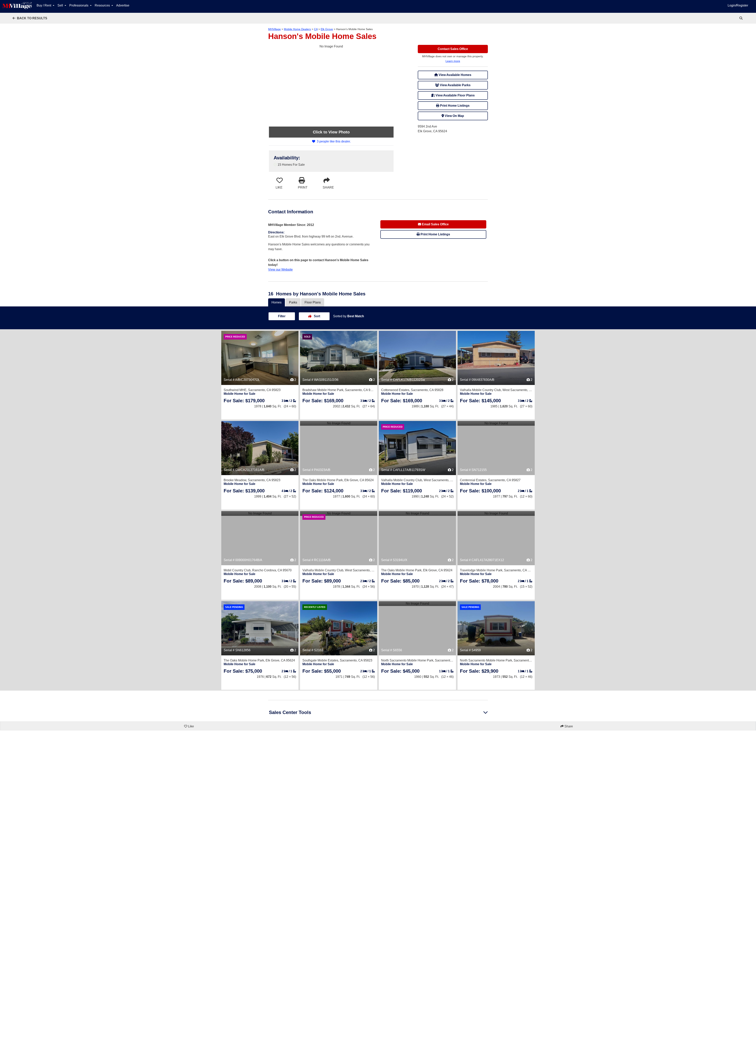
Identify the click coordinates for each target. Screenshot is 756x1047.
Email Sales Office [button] (435, 224)
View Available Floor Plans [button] (455, 95)
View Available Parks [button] (455, 85)
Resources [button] (103, 5)
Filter (281, 316)
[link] (741, 18)
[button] (29, 18)
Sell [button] (60, 5)
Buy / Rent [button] (44, 5)
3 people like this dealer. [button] (334, 141)
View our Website (280, 269)
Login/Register (738, 5)
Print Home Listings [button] (454, 105)
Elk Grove (327, 29)
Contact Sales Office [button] (453, 49)
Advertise (122, 5)
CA (316, 29)
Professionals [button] (79, 5)
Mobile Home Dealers (297, 29)
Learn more (453, 61)
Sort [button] (316, 316)
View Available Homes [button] (454, 75)
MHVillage (274, 29)
